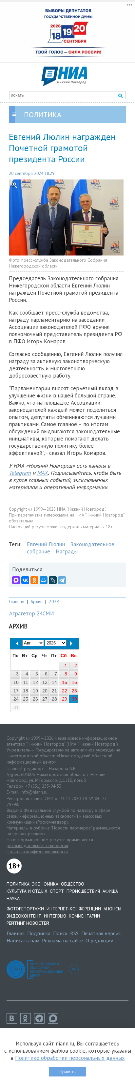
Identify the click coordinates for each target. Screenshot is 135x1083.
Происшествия (83, 891)
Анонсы (112, 909)
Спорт (57, 891)
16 (74, 682)
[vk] (13, 1021)
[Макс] (55, 1021)
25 (25, 699)
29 (64, 699)
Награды (67, 551)
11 (25, 682)
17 (16, 690)
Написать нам (23, 940)
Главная (16, 601)
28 (54, 699)
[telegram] (41, 1021)
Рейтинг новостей (28, 923)
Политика (18, 884)
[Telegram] (62, 580)
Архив (36, 601)
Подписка (38, 933)
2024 (54, 601)
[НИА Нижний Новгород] (64, 84)
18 (25, 690)
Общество (72, 884)
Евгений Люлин (46, 544)
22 (64, 690)
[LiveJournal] (53, 580)
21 (54, 690)
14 (54, 682)
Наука (13, 898)
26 (35, 699)
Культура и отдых (27, 891)
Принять (67, 1071)
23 (74, 690)
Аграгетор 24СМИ (31, 613)
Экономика (45, 884)
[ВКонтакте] (25, 580)
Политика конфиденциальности (37, 852)
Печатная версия (101, 933)
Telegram (20, 472)
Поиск (60, 933)
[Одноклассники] (34, 580)
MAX (42, 472)
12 (35, 682)
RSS (74, 933)
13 (45, 682)
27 (45, 699)
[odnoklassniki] (27, 1021)
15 (64, 682)
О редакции (99, 940)
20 (45, 690)
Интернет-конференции (74, 909)
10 (16, 682)
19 (35, 690)
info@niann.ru (34, 792)
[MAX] (16, 580)
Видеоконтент (24, 916)
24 (16, 699)
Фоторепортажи (25, 909)
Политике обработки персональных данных (70, 1057)
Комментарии (84, 916)
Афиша (110, 891)
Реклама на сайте (62, 940)
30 (74, 699)
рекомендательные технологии (37, 845)
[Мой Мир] (44, 580)
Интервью (55, 916)
